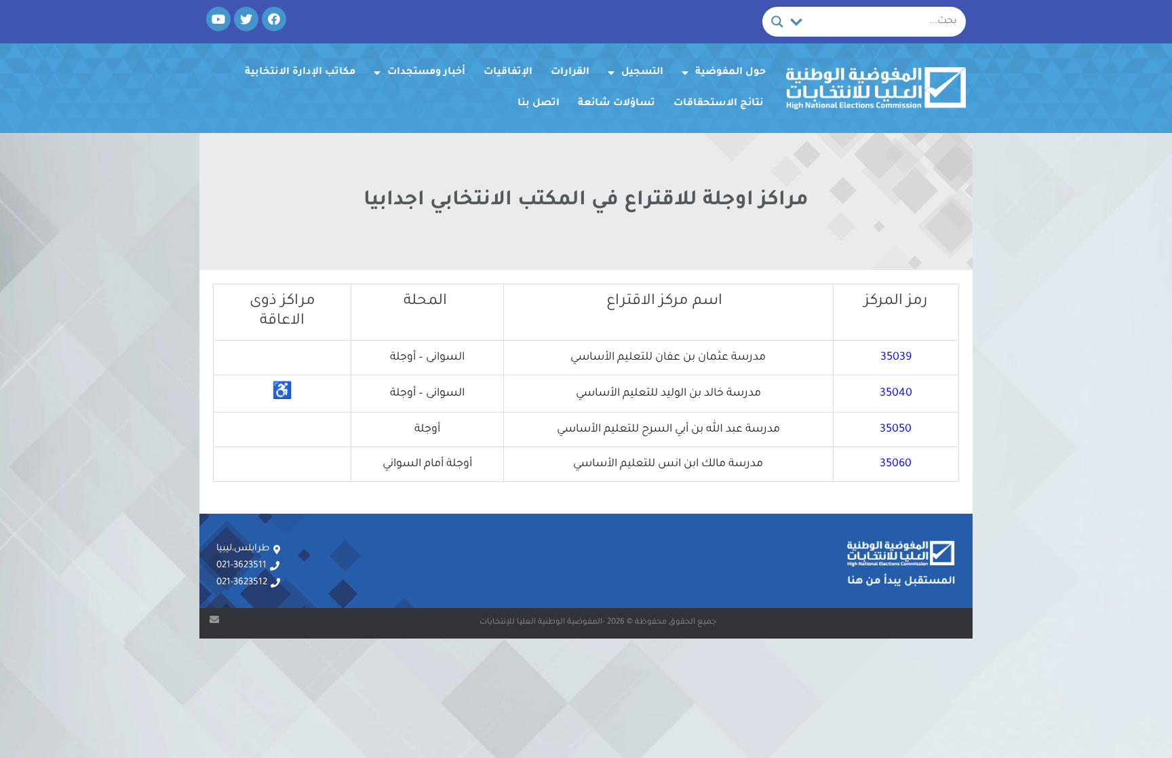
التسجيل (642, 72)
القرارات (570, 72)
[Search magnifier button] (777, 21)
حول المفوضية (730, 72)
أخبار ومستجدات (426, 72)
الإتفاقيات (508, 72)
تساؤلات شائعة (616, 103)
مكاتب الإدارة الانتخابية (300, 72)
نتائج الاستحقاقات (718, 103)
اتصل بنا (538, 103)
